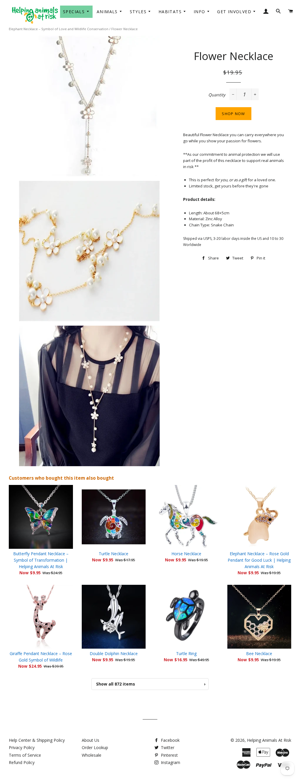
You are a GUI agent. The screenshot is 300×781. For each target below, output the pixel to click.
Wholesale (91, 755)
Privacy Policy (22, 747)
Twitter (167, 747)
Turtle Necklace (113, 553)
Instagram (170, 762)
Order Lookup (95, 747)
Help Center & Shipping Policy (37, 740)
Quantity (216, 95)
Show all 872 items (150, 684)
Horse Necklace (186, 553)
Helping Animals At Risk (269, 740)
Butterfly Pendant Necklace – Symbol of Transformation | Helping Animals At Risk (41, 560)
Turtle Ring (186, 653)
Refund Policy (22, 762)
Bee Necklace (259, 653)
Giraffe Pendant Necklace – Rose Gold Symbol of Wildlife (41, 657)
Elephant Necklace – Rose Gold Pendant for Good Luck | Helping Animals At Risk (259, 560)
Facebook (170, 740)
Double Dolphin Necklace (114, 653)
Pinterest (169, 755)
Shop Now (233, 113)
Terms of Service (25, 755)
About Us (90, 740)
